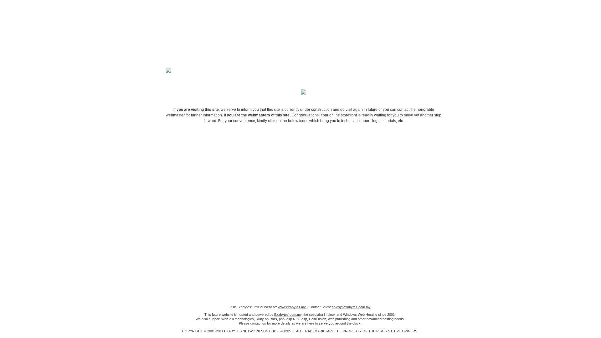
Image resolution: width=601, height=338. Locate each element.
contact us (258, 323)
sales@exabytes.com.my (351, 307)
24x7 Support (281, 155)
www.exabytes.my (292, 307)
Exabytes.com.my (287, 314)
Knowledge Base (323, 155)
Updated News (364, 155)
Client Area (199, 155)
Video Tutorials (240, 155)
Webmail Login (405, 155)
